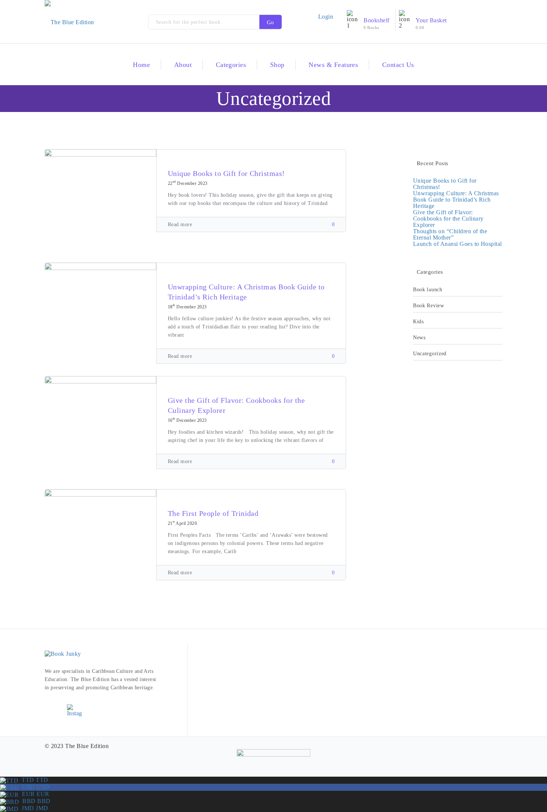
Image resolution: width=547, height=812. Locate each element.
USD (34, 787)
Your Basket (431, 20)
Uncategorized (430, 353)
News (419, 337)
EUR (34, 794)
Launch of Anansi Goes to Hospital (457, 244)
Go (270, 22)
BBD (34, 801)
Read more (180, 224)
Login (325, 16)
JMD (33, 808)
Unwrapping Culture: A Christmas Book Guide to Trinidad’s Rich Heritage (456, 199)
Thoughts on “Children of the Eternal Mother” (450, 234)
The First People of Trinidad (213, 513)
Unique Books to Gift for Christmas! (226, 173)
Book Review (428, 305)
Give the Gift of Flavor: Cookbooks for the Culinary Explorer (448, 218)
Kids (418, 321)
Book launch (427, 289)
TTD (33, 780)
